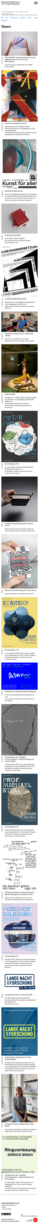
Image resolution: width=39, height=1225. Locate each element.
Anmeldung (14, 17)
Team (36, 17)
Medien (21, 11)
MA (7, 17)
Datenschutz (5, 1221)
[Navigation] (36, 3)
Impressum (10, 1219)
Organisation (10, 11)
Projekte (23, 17)
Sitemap (4, 1219)
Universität (4, 11)
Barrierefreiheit (14, 1221)
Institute (16, 11)
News (11, 13)
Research (4, 20)
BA (2, 17)
